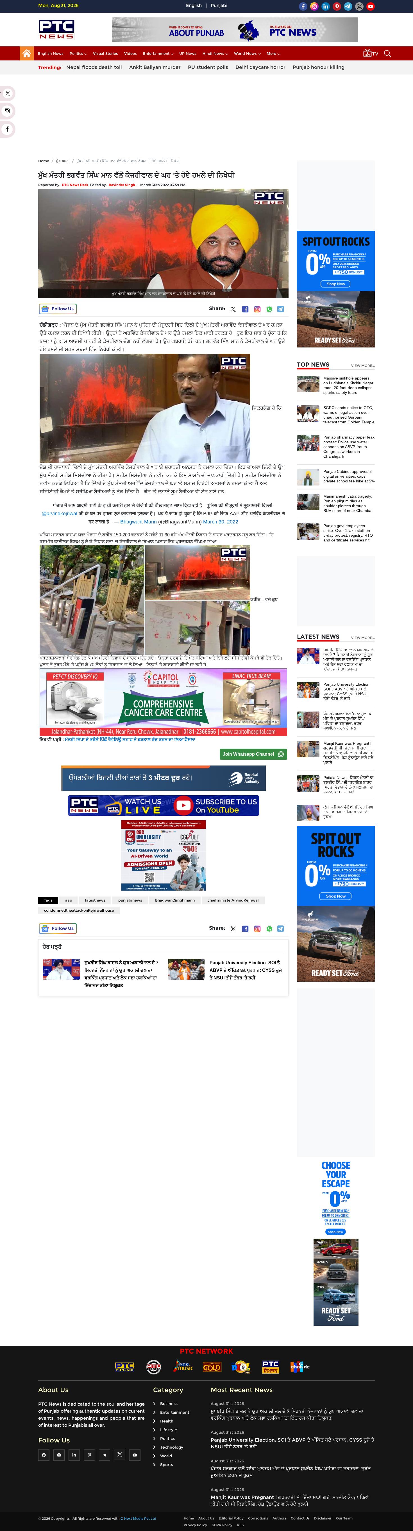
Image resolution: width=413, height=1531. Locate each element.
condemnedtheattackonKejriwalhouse (79, 910)
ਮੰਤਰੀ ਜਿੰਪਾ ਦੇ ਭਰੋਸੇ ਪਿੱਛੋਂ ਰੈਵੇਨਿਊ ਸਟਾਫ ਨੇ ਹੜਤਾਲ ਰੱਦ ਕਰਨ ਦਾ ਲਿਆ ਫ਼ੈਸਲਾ (130, 739)
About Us (206, 1518)
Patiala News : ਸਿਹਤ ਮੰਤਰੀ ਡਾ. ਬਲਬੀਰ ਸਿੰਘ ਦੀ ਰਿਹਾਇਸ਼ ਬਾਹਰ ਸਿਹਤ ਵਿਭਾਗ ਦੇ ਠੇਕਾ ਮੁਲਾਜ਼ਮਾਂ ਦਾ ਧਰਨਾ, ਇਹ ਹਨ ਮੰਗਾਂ (349, 784)
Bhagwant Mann (138, 522)
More (271, 53)
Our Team (344, 1518)
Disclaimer (323, 1518)
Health (166, 1421)
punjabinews (130, 900)
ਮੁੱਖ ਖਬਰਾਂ (63, 161)
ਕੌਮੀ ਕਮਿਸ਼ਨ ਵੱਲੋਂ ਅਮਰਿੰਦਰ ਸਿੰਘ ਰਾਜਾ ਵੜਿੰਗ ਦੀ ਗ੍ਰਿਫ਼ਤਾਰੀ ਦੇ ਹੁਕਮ (348, 812)
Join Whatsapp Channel (248, 754)
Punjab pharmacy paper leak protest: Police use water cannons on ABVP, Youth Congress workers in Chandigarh (349, 447)
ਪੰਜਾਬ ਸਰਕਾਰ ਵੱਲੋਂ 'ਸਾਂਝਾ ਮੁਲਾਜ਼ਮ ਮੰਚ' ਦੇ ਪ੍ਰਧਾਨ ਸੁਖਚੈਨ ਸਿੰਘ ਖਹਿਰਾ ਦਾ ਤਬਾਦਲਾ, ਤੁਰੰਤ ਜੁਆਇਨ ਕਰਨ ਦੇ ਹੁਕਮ (348, 721)
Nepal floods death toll (94, 67)
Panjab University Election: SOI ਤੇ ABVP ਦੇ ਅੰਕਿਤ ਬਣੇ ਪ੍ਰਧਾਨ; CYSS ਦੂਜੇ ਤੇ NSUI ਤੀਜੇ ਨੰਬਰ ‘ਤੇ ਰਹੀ (347, 691)
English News (50, 53)
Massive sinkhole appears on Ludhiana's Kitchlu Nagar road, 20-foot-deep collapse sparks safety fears (348, 385)
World (166, 1455)
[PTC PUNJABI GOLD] (212, 1366)
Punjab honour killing (318, 67)
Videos (130, 53)
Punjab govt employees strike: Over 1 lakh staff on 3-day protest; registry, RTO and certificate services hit (348, 532)
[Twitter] (233, 310)
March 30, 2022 (220, 522)
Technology (171, 1447)
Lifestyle (168, 1429)
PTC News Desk (75, 185)
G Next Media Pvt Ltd (138, 1518)
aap (68, 900)
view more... (363, 366)
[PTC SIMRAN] (270, 1366)
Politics (76, 53)
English (194, 5)
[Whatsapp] (269, 309)
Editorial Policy (231, 1518)
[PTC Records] (153, 1366)
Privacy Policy (195, 1525)
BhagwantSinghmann (175, 900)
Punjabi (219, 5)
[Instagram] (257, 309)
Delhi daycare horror (260, 67)
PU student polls (208, 67)
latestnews (95, 900)
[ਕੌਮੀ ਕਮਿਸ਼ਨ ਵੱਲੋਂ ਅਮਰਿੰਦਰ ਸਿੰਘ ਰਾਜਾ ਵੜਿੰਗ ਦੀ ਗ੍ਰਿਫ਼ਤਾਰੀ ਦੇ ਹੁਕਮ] (308, 812)
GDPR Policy (222, 1525)
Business (169, 1403)
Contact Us (300, 1518)
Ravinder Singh (122, 185)
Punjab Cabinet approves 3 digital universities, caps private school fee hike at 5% (349, 476)
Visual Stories (105, 53)
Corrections (258, 1518)
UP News (187, 53)
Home (43, 161)
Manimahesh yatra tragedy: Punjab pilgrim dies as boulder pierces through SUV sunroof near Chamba (347, 503)
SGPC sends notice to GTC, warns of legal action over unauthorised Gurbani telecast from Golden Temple (349, 414)
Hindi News (213, 53)
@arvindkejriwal (59, 513)
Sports (166, 1464)
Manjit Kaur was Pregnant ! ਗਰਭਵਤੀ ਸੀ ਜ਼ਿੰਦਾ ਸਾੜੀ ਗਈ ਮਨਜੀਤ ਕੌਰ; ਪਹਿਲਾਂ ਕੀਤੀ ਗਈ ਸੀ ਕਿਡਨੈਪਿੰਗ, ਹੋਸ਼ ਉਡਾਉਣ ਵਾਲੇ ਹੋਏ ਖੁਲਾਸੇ (349, 753)
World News (245, 53)
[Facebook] (245, 309)
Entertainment (156, 53)
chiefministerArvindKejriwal (233, 900)
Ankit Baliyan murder (155, 67)
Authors (279, 1518)
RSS (240, 1525)
